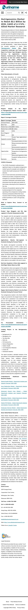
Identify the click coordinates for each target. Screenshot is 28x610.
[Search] (19, 12)
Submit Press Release (8, 604)
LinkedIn (10, 525)
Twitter (15, 525)
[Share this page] (26, 12)
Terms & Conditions (20, 604)
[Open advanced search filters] (22, 12)
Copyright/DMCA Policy (9, 607)
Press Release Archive (16, 601)
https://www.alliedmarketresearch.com (14, 522)
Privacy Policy (21, 607)
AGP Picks (3, 2)
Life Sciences (23, 438)
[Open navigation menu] (2, 12)
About (7, 601)
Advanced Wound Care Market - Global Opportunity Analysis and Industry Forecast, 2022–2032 (14, 393)
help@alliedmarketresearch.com (9, 519)
